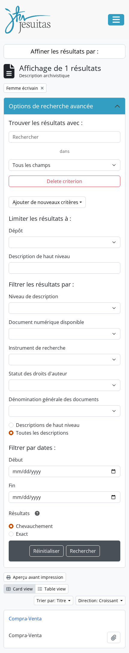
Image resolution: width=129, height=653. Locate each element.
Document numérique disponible (46, 322)
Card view (22, 589)
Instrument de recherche (37, 348)
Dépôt (16, 230)
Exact (22, 534)
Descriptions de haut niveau (48, 425)
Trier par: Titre (52, 600)
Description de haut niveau (39, 256)
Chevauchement (34, 526)
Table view (54, 589)
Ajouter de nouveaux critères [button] (45, 202)
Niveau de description (33, 296)
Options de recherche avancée (51, 106)
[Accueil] (30, 19)
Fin (12, 485)
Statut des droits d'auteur (38, 373)
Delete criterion (64, 181)
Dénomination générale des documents (54, 399)
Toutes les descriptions (42, 433)
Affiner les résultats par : (64, 51)
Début (16, 459)
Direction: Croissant (98, 600)
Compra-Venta (25, 618)
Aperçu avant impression (37, 577)
